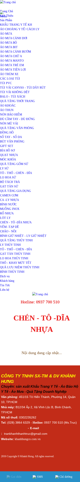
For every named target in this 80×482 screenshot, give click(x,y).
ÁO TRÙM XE (9, 74)
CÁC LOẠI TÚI (10, 78)
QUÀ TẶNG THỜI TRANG (17, 101)
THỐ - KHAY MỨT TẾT (15, 262)
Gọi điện (15, 476)
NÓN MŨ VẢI (9, 123)
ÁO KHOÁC (8, 105)
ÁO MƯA (6, 33)
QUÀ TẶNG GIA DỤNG (15, 191)
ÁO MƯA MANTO (12, 60)
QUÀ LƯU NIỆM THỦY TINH (19, 267)
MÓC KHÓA (8, 159)
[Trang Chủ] (8, 2)
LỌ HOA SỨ (8, 177)
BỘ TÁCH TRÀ (10, 182)
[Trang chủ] (40, 294)
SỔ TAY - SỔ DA (11, 137)
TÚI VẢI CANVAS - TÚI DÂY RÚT (23, 87)
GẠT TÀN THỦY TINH (15, 253)
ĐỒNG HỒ (7, 132)
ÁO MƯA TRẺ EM (12, 65)
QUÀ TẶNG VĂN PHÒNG (17, 128)
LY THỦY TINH (10, 244)
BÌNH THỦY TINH (12, 271)
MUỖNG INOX (9, 209)
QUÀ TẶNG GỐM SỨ (14, 164)
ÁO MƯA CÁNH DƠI (13, 38)
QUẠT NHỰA (9, 155)
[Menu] (3, 16)
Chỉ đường (65, 476)
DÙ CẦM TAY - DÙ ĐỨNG (17, 119)
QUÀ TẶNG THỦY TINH (16, 240)
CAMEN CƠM (9, 195)
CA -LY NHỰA (9, 200)
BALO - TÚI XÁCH (12, 96)
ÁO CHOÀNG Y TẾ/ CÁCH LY (19, 29)
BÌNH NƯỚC (8, 204)
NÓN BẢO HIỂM (11, 114)
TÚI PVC (6, 83)
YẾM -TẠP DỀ (9, 226)
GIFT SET (6, 146)
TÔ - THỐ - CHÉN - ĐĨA (16, 173)
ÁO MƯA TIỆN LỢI (13, 69)
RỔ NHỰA (7, 213)
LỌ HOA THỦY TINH (14, 258)
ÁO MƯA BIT (9, 47)
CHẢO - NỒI (8, 231)
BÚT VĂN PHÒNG (12, 141)
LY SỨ (4, 168)
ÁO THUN (6, 110)
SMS (39, 476)
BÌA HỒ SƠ (7, 150)
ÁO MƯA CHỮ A (11, 56)
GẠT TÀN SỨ (9, 186)
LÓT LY (5, 217)
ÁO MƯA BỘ (8, 42)
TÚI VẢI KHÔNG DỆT (15, 92)
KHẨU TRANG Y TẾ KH (16, 24)
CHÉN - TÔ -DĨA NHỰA (16, 222)
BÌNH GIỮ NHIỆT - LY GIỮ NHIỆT (23, 235)
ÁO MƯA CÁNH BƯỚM (15, 51)
